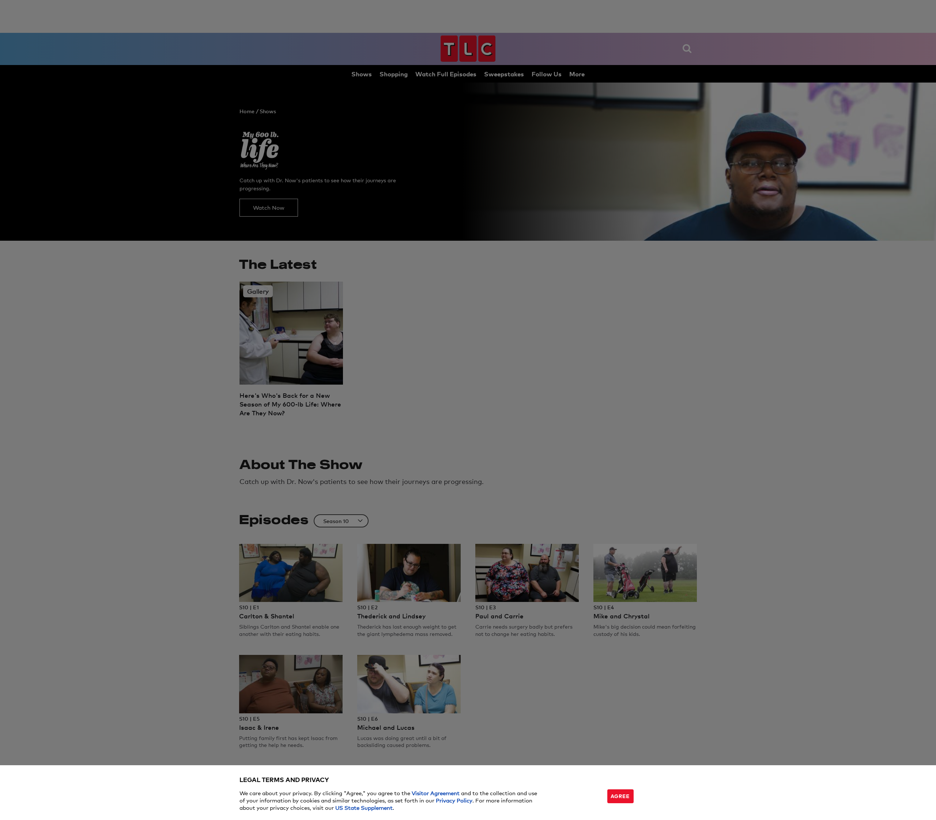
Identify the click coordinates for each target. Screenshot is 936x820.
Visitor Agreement (436, 792)
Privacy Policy (454, 800)
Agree (620, 796)
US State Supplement (364, 807)
